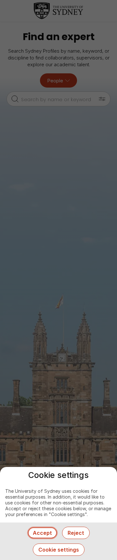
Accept (42, 533)
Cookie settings (58, 549)
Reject (76, 533)
